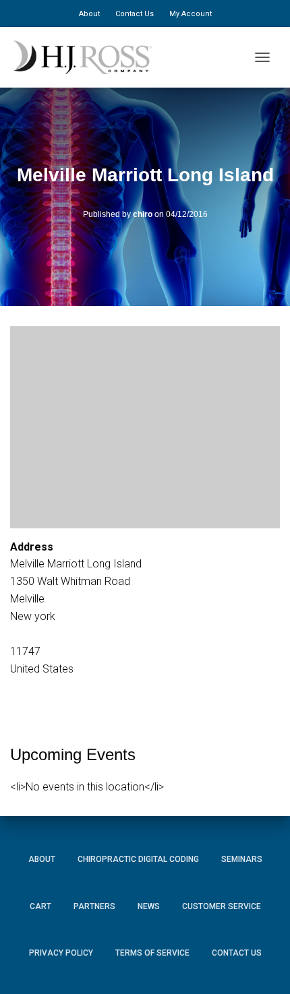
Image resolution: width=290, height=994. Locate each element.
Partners (94, 906)
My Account (190, 13)
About (89, 13)
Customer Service (221, 906)
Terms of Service (152, 953)
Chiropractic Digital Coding (138, 859)
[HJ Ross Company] (87, 57)
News (149, 906)
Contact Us (134, 13)
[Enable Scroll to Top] (263, 964)
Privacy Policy (61, 953)
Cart (40, 906)
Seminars (241, 859)
